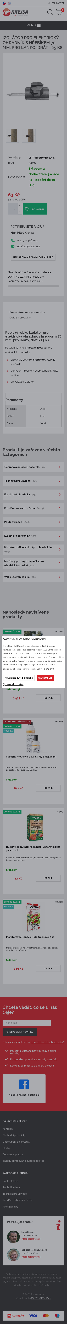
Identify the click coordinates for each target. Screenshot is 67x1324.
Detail (48, 698)
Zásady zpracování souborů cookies (23, 1160)
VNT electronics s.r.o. (42, 157)
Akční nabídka (10, 1206)
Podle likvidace (11, 1187)
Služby (6, 1148)
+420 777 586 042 (29, 1235)
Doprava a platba (13, 1154)
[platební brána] (33, 1314)
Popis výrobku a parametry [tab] (27, 312)
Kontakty (8, 1128)
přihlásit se (58, 3)
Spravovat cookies (13, 684)
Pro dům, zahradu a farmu (17, 1200)
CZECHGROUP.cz (41, 1298)
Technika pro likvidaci (15, 1193)
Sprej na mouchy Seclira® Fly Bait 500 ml (31, 756)
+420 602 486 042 (30, 1253)
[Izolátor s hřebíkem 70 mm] (12, 135)
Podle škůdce (10, 1181)
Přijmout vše (45, 678)
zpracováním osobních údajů (47, 1042)
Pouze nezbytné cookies (19, 678)
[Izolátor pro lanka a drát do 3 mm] (28, 135)
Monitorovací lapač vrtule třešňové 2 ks (30, 937)
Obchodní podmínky (14, 1135)
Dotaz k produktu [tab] (20, 317)
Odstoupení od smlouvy (16, 1141)
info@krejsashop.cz (28, 246)
